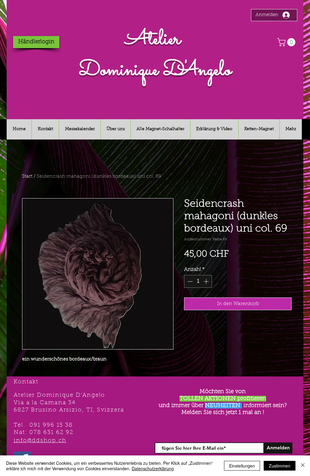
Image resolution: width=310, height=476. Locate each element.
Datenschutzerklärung (153, 468)
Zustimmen (279, 466)
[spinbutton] (198, 281)
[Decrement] (189, 281)
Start (27, 176)
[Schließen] (302, 465)
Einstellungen (242, 466)
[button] (287, 42)
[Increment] (206, 281)
